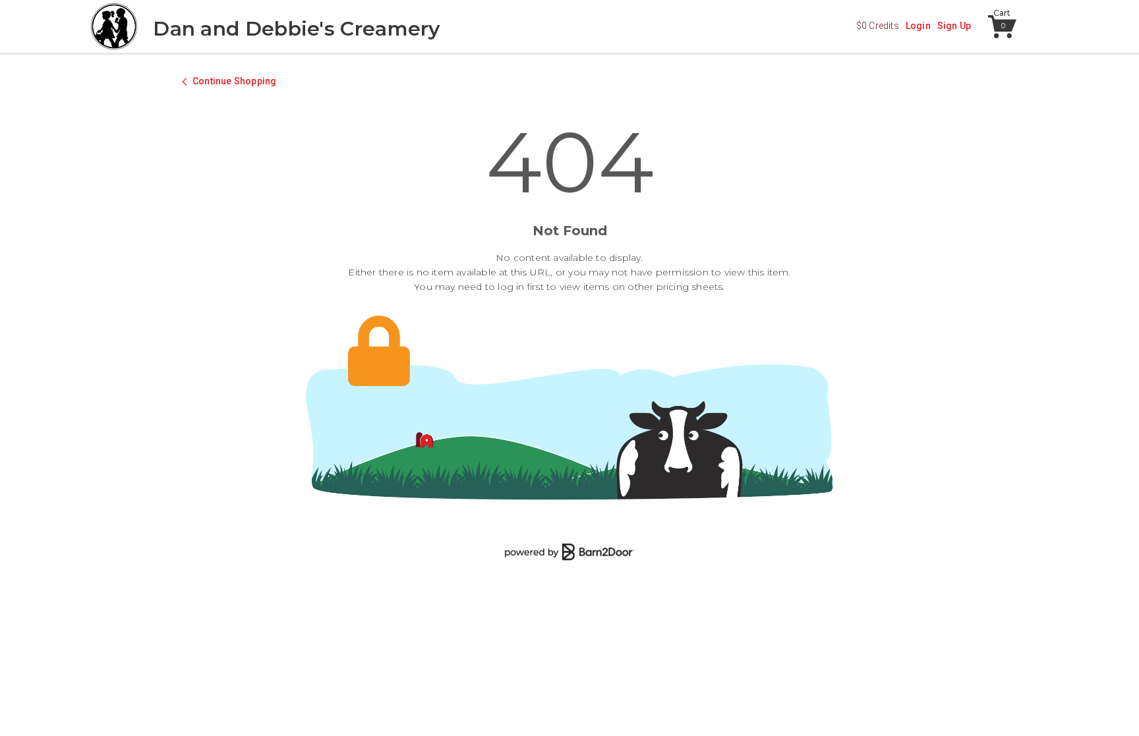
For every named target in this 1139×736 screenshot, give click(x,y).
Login (918, 25)
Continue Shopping (234, 81)
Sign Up (954, 25)
